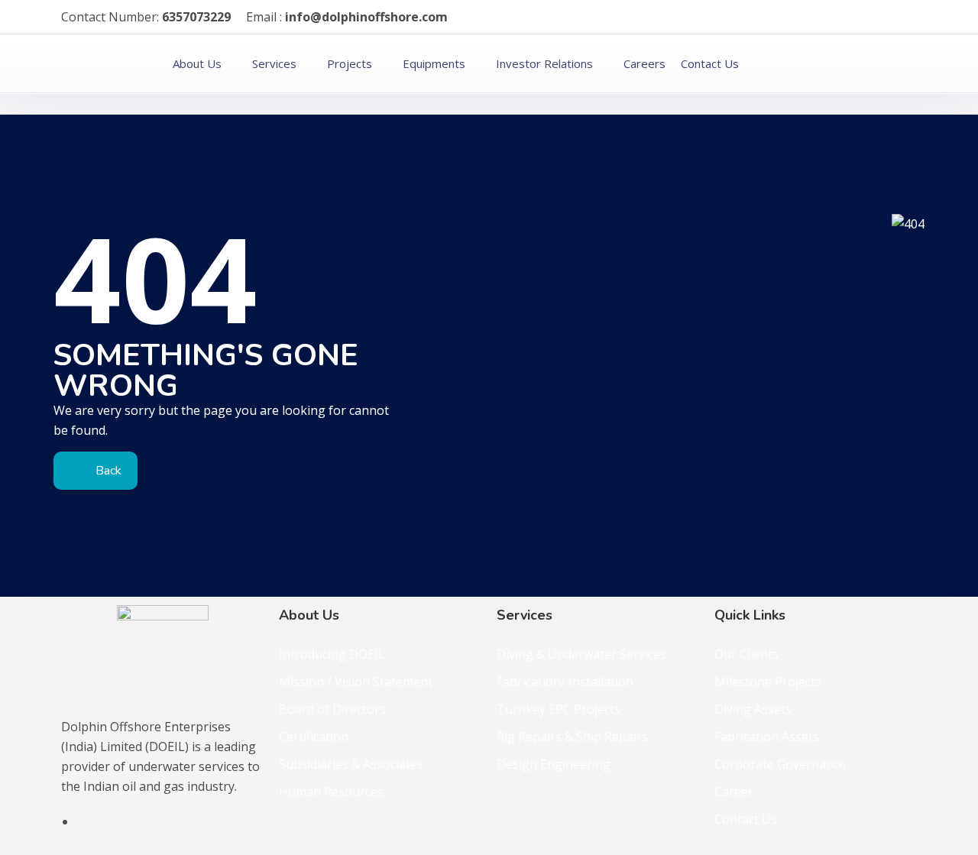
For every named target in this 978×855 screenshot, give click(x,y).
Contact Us (710, 63)
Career (733, 791)
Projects (349, 63)
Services (274, 63)
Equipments (434, 63)
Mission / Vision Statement (355, 681)
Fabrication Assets (766, 736)
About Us (197, 63)
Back (106, 470)
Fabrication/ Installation (565, 681)
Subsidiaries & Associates (351, 764)
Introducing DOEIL (332, 654)
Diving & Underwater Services (581, 654)
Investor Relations (544, 63)
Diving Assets (753, 709)
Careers (644, 63)
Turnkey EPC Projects (558, 709)
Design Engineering (553, 764)
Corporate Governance (780, 764)
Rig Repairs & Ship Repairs (572, 736)
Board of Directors (332, 709)
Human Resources (331, 791)
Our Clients (746, 654)
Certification (313, 736)
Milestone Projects (767, 681)
